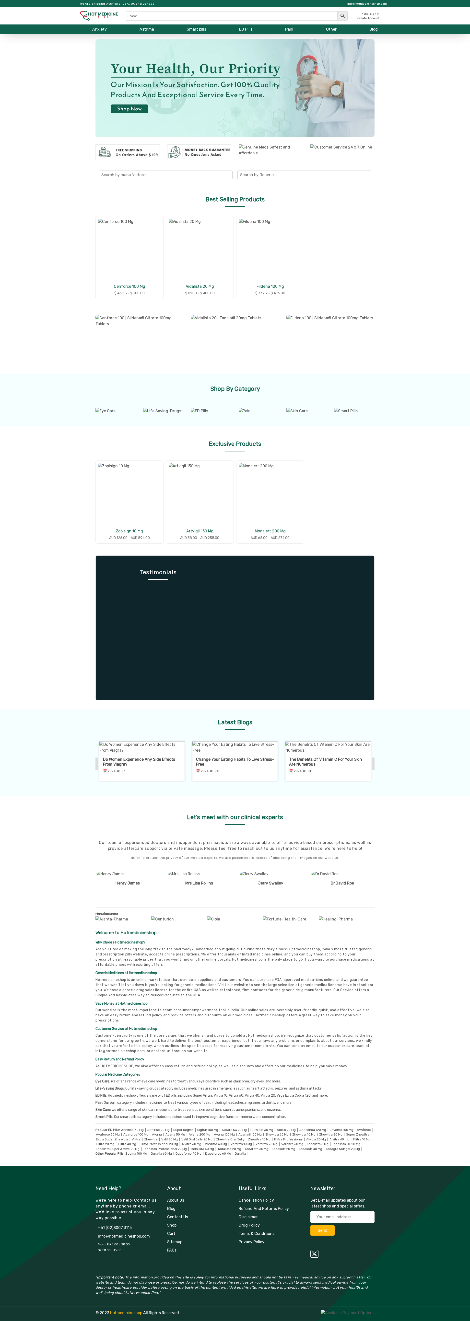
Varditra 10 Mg (241, 1144)
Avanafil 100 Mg (250, 1134)
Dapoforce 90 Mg (188, 1153)
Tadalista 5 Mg (318, 1144)
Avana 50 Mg (175, 1134)
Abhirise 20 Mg (158, 1130)
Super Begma (183, 1130)
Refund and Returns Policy (264, 1208)
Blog (373, 29)
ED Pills (245, 29)
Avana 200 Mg (199, 1134)
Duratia (240, 1153)
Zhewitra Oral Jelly (230, 1139)
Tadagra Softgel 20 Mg (343, 1149)
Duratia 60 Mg (161, 1153)
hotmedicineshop (126, 1312)
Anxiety (99, 29)
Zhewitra (151, 1139)
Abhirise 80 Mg (132, 1130)
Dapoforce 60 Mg (218, 1153)
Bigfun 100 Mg (207, 1130)
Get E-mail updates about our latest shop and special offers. (337, 1203)
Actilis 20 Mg (286, 1130)
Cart (171, 1233)
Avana (157, 1134)
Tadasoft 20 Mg (283, 1149)
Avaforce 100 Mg (135, 1134)
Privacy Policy (251, 1242)
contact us (161, 1051)
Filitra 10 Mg (361, 1139)
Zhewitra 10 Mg (259, 1139)
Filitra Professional (288, 1139)
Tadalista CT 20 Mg (346, 1144)
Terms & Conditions (256, 1233)
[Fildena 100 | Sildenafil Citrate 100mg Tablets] (330, 338)
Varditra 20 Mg (267, 1144)
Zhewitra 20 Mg (330, 1134)
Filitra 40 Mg (127, 1144)
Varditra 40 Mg (216, 1144)
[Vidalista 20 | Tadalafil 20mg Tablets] (235, 338)
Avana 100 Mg (224, 1134)
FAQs (171, 1250)
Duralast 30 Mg (261, 1130)
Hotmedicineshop (270, 1015)
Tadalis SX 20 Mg (234, 1130)
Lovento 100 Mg (341, 1130)
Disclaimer (248, 1217)
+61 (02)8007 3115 (115, 1227)
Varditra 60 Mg (292, 1144)
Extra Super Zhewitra (112, 1139)
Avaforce (364, 1130)
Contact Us (177, 1217)
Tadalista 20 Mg (229, 1149)
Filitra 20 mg (105, 1144)
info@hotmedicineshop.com (120, 1051)
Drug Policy (249, 1225)
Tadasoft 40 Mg (310, 1149)
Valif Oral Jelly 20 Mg (196, 1139)
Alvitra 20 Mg (316, 1139)
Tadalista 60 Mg (256, 1149)
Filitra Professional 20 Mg (159, 1144)
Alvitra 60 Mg (191, 1144)
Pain (289, 29)
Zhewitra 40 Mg (304, 1134)
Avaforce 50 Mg (108, 1134)
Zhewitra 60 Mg (277, 1134)
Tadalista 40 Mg (202, 1149)
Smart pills (196, 29)
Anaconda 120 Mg (312, 1130)
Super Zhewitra (357, 1134)
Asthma (147, 29)
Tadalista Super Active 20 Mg (118, 1149)
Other (331, 29)
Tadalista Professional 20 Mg (165, 1149)
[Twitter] (342, 1254)
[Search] (237, 16)
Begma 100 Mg (136, 1153)
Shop (171, 1225)
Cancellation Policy (256, 1200)
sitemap (174, 1242)
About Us (175, 1200)
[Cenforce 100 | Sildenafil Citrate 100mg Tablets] (139, 338)
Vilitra (136, 1139)
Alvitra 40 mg (339, 1139)
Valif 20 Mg (169, 1139)
